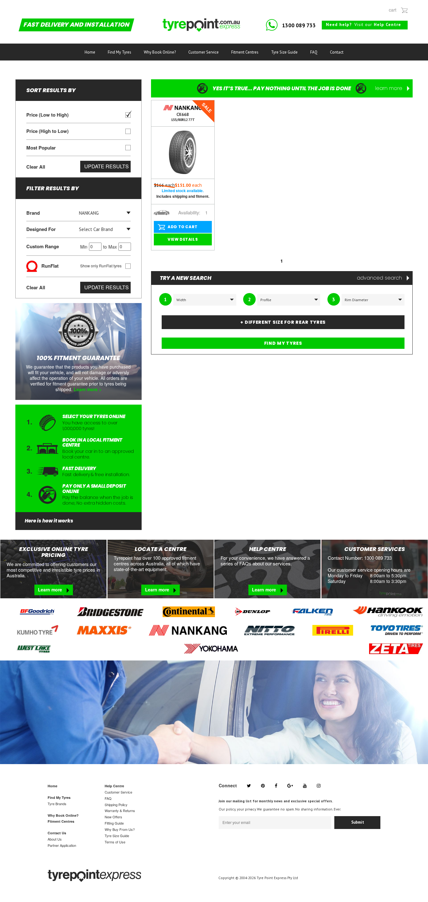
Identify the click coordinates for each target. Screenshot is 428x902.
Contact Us (57, 833)
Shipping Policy (116, 804)
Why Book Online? (160, 52)
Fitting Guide (114, 823)
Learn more (50, 589)
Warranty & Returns (120, 810)
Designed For (41, 229)
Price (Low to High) (47, 115)
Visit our (363, 24)
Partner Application (62, 845)
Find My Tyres (119, 52)
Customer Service (203, 52)
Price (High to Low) (47, 131)
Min (83, 247)
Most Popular (41, 147)
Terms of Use (115, 841)
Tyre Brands (57, 803)
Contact (336, 52)
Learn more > (88, 389)
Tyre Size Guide (284, 52)
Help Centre (114, 786)
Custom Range (71, 246)
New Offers (113, 816)
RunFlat (80, 265)
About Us (55, 839)
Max (112, 247)
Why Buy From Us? (120, 829)
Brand (33, 213)
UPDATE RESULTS (106, 166)
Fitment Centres (244, 52)
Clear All (35, 167)
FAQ (313, 52)
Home (90, 52)
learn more (389, 88)
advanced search (380, 278)
